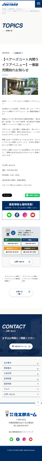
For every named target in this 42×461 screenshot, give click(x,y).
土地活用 (7, 373)
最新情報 (7, 384)
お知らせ (18, 53)
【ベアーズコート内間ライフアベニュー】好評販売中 (30, 279)
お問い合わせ (19, 262)
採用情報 (7, 379)
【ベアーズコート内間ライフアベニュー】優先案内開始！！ (12, 279)
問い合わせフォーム (19, 346)
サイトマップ (28, 432)
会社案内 (7, 363)
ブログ (6, 389)
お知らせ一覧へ (19, 293)
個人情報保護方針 (15, 432)
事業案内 (7, 368)
